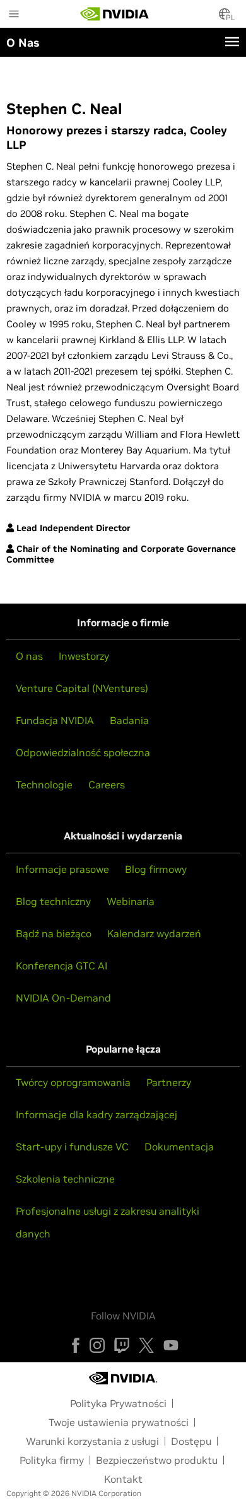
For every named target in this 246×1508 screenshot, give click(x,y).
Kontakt (123, 1479)
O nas (29, 656)
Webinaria (131, 901)
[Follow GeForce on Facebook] (75, 1345)
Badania (129, 720)
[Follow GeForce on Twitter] (146, 1345)
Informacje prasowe (62, 869)
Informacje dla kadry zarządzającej (96, 1114)
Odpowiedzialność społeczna (83, 752)
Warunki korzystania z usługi (92, 1441)
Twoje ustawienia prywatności (119, 1422)
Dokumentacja (179, 1146)
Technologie (44, 784)
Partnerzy (168, 1082)
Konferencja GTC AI (61, 965)
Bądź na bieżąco (53, 933)
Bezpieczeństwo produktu (157, 1460)
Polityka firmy (52, 1460)
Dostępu (191, 1441)
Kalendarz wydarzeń (154, 933)
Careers (106, 784)
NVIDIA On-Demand (63, 997)
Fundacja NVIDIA (55, 720)
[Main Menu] (13, 15)
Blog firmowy (156, 869)
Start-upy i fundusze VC (72, 1146)
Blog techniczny (53, 901)
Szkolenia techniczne (65, 1178)
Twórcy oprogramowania (73, 1082)
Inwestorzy (84, 656)
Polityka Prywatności (118, 1403)
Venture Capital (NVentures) (82, 688)
